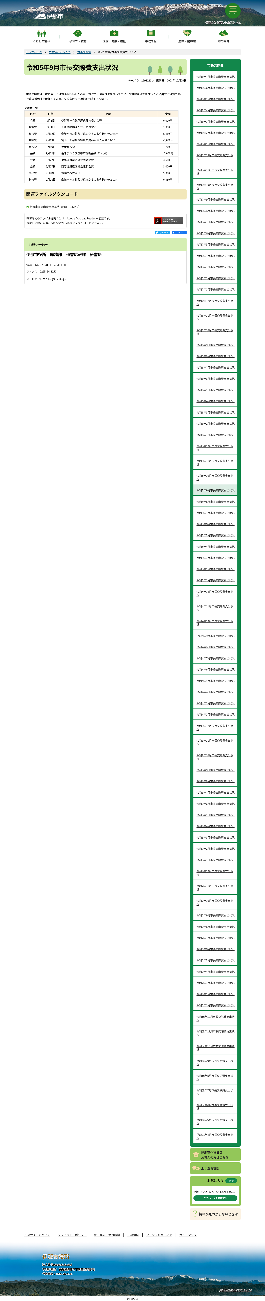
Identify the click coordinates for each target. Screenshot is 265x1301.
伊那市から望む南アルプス (236, 1290)
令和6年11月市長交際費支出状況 (214, 317)
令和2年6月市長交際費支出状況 (215, 949)
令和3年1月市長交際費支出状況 (215, 860)
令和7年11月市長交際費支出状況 (214, 171)
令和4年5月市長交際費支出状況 (215, 681)
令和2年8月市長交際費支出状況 (215, 926)
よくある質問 (210, 1168)
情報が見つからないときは (218, 1214)
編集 (231, 1180)
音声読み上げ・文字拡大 (185, 7)
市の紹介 (223, 41)
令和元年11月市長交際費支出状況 (215, 1033)
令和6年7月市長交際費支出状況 (215, 367)
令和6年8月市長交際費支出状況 (215, 356)
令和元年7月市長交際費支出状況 (214, 1092)
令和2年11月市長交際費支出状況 (214, 887)
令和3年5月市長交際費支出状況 (215, 815)
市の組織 (133, 1235)
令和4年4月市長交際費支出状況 (215, 692)
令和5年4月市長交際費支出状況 (215, 546)
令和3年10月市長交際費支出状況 (214, 757)
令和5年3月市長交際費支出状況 (215, 558)
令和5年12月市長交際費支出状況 (214, 447)
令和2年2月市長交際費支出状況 (215, 994)
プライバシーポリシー (72, 1235)
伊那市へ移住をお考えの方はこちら (215, 1155)
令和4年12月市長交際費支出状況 (214, 593)
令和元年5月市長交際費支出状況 (214, 1121)
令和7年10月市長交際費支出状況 (214, 186)
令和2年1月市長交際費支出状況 (215, 1005)
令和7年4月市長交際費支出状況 (215, 256)
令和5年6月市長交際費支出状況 (215, 524)
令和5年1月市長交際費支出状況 (215, 580)
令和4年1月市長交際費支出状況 (215, 714)
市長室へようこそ (59, 52)
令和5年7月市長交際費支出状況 (215, 513)
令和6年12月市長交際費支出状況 (214, 302)
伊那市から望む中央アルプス (223, 22)
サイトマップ (188, 1235)
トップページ (34, 52)
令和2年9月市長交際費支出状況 (215, 915)
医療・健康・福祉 (114, 41)
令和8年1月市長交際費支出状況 (215, 144)
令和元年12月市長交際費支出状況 (215, 1018)
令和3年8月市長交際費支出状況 (215, 781)
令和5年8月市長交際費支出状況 (215, 501)
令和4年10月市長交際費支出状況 (214, 622)
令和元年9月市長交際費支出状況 (214, 1062)
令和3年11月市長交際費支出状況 (214, 742)
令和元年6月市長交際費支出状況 (214, 1107)
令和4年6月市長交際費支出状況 (215, 669)
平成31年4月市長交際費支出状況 (214, 1136)
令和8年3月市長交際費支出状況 (215, 121)
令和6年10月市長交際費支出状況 (214, 332)
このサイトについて (37, 1235)
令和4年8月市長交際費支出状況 (215, 647)
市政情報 (150, 41)
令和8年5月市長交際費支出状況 (215, 99)
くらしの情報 (41, 41)
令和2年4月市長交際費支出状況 (215, 971)
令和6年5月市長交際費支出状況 (215, 390)
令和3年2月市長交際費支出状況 (215, 848)
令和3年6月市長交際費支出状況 (215, 803)
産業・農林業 (187, 41)
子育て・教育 (78, 41)
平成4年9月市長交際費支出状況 (215, 636)
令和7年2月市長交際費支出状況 (215, 278)
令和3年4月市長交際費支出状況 (215, 826)
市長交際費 (84, 52)
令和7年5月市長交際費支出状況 (215, 244)
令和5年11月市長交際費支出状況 (214, 462)
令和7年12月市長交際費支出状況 (214, 157)
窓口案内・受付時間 (107, 1235)
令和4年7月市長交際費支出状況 (215, 658)
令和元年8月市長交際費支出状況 (214, 1077)
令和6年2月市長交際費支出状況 (215, 423)
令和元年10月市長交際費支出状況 (215, 1048)
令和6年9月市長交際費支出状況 (215, 345)
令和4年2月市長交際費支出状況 (215, 703)
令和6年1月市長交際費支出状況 (215, 435)
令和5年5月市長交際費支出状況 (215, 535)
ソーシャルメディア (159, 1235)
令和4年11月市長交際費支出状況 (214, 608)
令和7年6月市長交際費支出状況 (215, 233)
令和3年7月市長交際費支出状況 (215, 792)
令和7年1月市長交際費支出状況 (215, 289)
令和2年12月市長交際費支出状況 (214, 873)
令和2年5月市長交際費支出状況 (215, 960)
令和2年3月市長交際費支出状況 (215, 983)
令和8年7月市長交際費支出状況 (215, 76)
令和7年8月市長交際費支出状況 (215, 211)
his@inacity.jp (57, 279)
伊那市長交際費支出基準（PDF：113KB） (55, 206)
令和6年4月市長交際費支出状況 (215, 401)
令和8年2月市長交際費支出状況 (215, 133)
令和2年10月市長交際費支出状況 (214, 902)
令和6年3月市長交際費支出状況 (215, 412)
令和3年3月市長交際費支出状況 (215, 837)
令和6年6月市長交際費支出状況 (215, 378)
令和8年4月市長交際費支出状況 (215, 110)
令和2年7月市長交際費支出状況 (215, 938)
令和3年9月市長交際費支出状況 (215, 770)
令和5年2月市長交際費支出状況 (215, 569)
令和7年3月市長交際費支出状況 (215, 267)
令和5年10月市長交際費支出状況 (214, 477)
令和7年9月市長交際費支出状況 (215, 199)
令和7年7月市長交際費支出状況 (215, 222)
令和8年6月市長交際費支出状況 (215, 88)
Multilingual (214, 5)
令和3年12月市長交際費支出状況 (214, 727)
